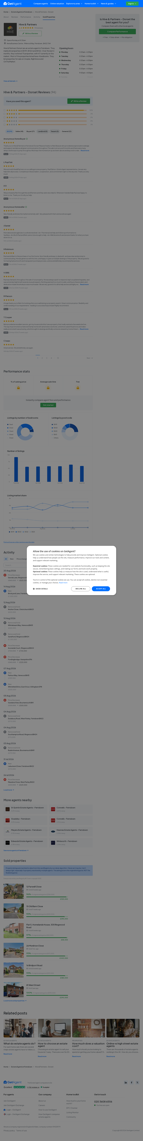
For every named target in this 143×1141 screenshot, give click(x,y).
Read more (63, 582)
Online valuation (57, 3)
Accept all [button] (101, 589)
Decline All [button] (81, 589)
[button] (40, 589)
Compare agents (41, 3)
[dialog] (71, 570)
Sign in (131, 3)
